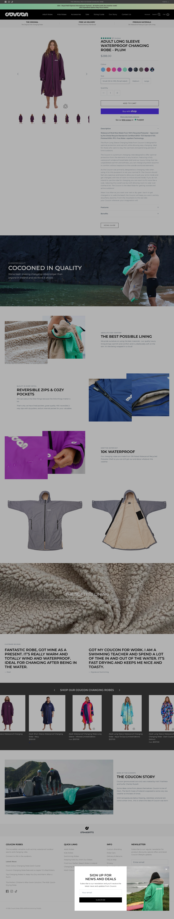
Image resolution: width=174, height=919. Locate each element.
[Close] (166, 869)
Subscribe (100, 900)
